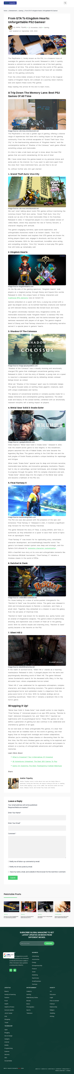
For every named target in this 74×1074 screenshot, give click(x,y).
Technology (37, 544)
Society (37, 540)
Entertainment (37, 533)
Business (37, 529)
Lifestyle (37, 537)
